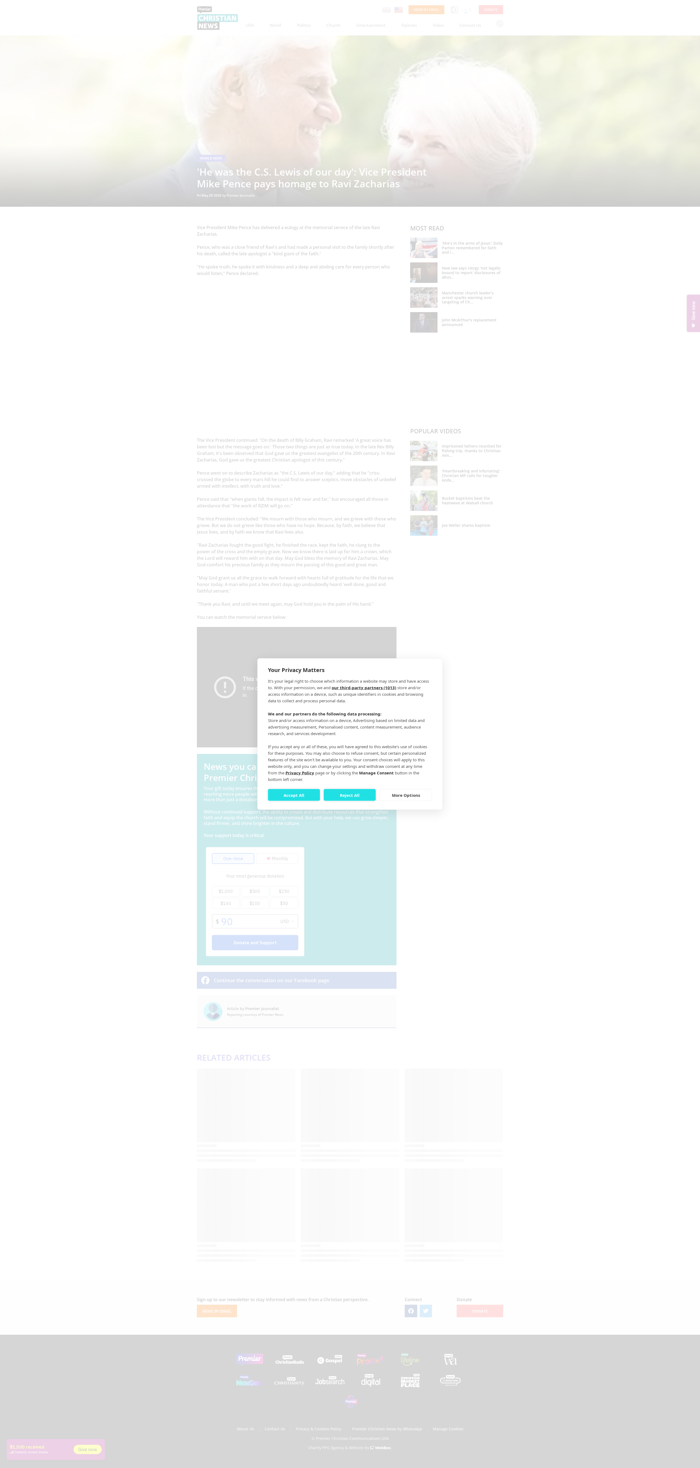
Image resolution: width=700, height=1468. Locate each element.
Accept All (294, 795)
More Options (406, 795)
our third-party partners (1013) (364, 687)
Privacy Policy (299, 773)
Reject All (350, 795)
